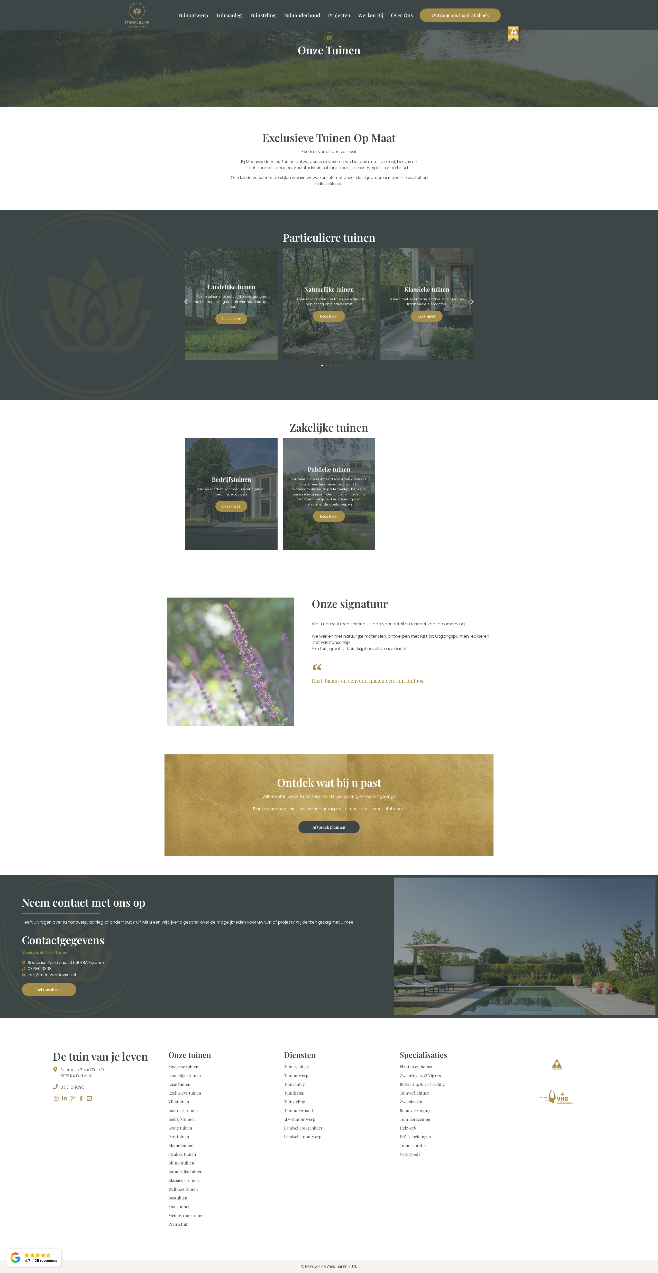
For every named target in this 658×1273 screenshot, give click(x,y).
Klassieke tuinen (183, 1180)
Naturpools (410, 1154)
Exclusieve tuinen (184, 1093)
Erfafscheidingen (415, 1136)
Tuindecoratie (413, 1145)
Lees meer (231, 316)
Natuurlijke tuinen (185, 1171)
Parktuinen (178, 1136)
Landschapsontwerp (302, 1136)
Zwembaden (411, 1101)
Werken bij (370, 15)
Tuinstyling (263, 15)
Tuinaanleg (229, 15)
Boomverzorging (415, 1110)
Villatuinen (178, 1101)
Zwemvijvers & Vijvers (420, 1075)
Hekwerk (408, 1128)
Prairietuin (178, 1224)
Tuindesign (294, 1093)
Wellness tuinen (183, 1189)
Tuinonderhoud (302, 15)
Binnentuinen (181, 1163)
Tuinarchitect (296, 1066)
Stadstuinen (179, 1206)
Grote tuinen (180, 1128)
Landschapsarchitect (303, 1128)
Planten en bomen (417, 1066)
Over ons (402, 15)
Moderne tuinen (183, 1066)
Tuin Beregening (415, 1119)
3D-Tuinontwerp (299, 1119)
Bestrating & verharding (422, 1084)
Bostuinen (177, 1197)
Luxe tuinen (179, 1084)
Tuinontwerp (193, 15)
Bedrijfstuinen (181, 1119)
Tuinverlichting (414, 1093)
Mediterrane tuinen (186, 1215)
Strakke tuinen (182, 1154)
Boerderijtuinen (183, 1110)
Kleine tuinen (181, 1145)
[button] (185, 302)
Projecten (339, 15)
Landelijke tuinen (184, 1075)
